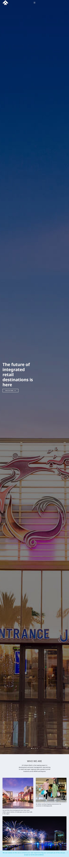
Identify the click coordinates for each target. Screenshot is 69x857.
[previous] (66, 745)
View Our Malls (9, 390)
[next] (66, 748)
